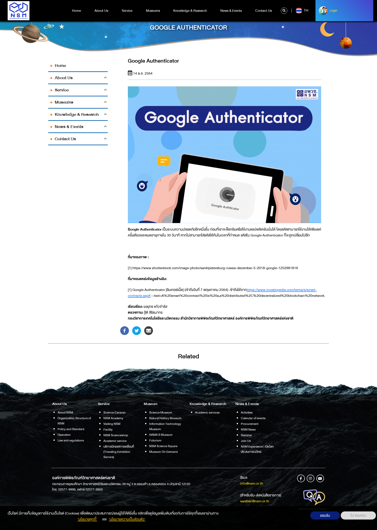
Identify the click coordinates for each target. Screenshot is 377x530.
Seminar (246, 435)
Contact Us (263, 11)
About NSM (65, 412)
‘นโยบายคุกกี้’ (87, 519)
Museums (153, 11)
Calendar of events (253, 418)
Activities (247, 412)
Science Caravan (114, 412)
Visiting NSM (111, 423)
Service (127, 11)
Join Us (246, 440)
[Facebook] (124, 330)
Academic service (115, 440)
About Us (101, 11)
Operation (64, 434)
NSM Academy (113, 418)
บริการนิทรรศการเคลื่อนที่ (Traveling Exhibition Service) (118, 452)
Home (76, 11)
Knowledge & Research (190, 11)
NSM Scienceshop (115, 435)
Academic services (207, 412)
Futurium (155, 440)
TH (305, 10)
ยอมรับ (325, 515)
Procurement (249, 423)
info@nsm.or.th (251, 483)
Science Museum (160, 412)
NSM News (248, 429)
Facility (108, 429)
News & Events (231, 11)
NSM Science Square (163, 446)
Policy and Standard (71, 429)
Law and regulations (71, 440)
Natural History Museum (165, 418)
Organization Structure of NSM (74, 420)
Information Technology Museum (165, 426)
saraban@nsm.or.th (254, 501)
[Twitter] (136, 330)
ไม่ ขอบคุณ (358, 515)
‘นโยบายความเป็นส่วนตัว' (127, 519)
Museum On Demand (163, 451)
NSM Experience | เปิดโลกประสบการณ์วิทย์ (257, 449)
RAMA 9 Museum (161, 434)
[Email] (148, 330)
